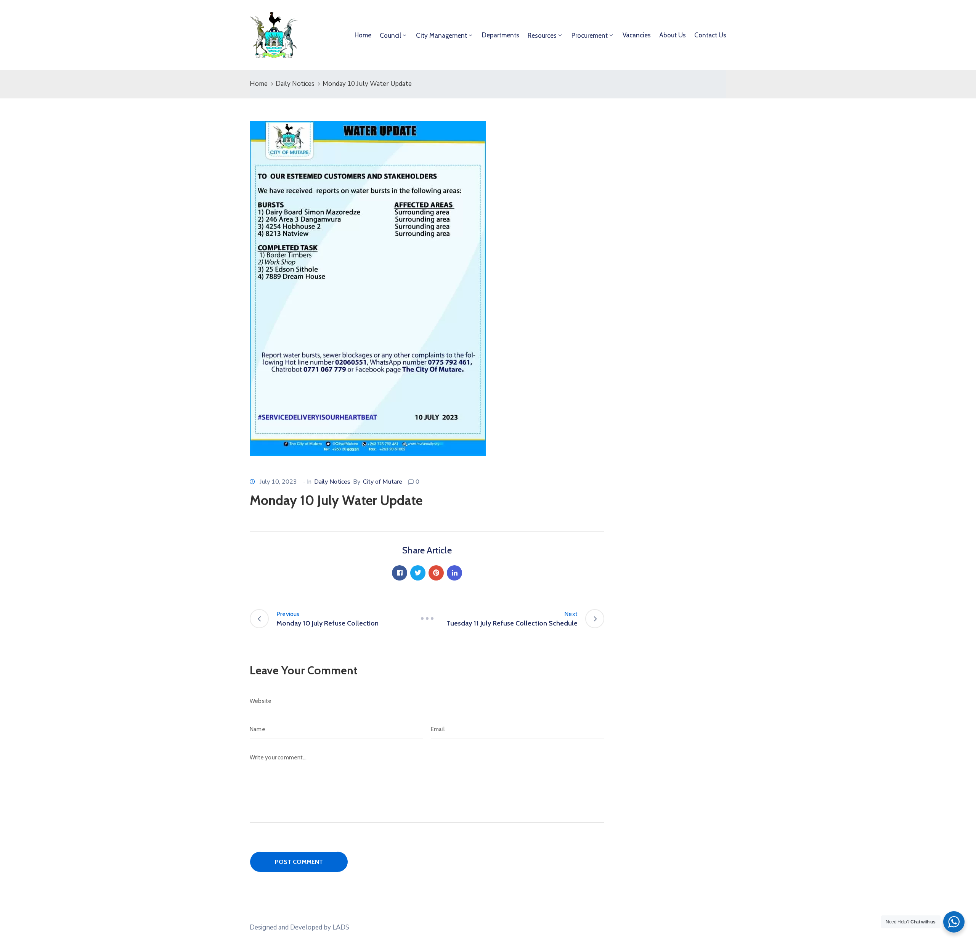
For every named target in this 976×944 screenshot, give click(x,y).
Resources (542, 35)
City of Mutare (382, 482)
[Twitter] (417, 573)
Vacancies (637, 35)
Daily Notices (295, 83)
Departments (500, 35)
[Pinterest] (436, 573)
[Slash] (427, 618)
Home (363, 35)
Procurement (589, 35)
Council (390, 35)
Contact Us (710, 35)
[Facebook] (399, 573)
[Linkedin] (454, 573)
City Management (441, 35)
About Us (672, 35)
